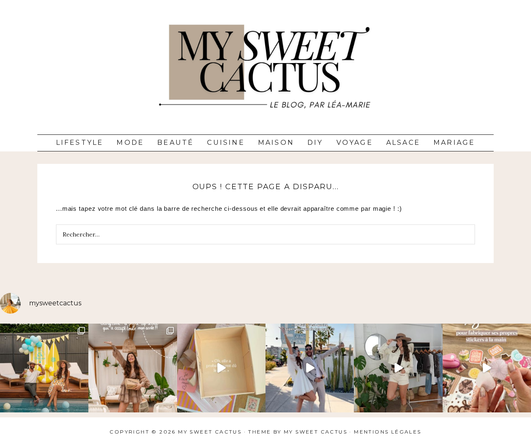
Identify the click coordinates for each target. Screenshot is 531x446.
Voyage (354, 142)
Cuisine (225, 142)
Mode (130, 142)
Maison (276, 142)
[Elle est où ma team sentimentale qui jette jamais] (221, 368)
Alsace (403, 142)
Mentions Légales (387, 432)
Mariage (454, 142)
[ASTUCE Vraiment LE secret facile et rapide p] (487, 368)
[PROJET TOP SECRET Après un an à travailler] (132, 368)
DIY (315, 142)
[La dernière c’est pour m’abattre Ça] (310, 368)
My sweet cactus (316, 432)
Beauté (175, 142)
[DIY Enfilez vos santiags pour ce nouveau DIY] (398, 368)
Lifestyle (80, 142)
